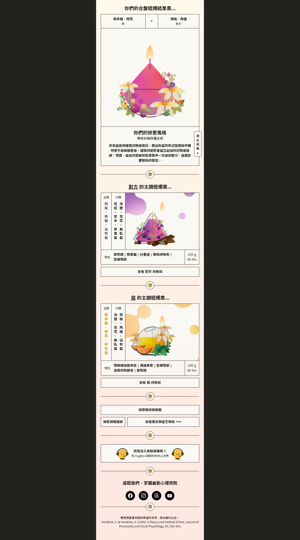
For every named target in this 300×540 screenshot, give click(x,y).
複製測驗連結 (113, 421)
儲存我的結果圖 (150, 409)
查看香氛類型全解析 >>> (163, 421)
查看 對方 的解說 (150, 271)
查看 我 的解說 (150, 382)
